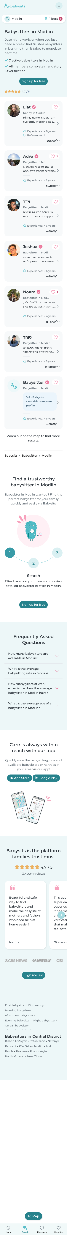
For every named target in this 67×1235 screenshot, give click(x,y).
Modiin (38, 1046)
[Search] (7, 19)
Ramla (9, 1051)
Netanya (53, 1041)
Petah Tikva (37, 1041)
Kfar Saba (25, 1046)
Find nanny (36, 1005)
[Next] (61, 915)
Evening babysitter (18, 1020)
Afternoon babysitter (19, 1015)
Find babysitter (15, 1005)
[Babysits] (14, 5)
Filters (54, 18)
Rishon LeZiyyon (16, 1041)
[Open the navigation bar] (59, 5)
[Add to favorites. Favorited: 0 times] (56, 107)
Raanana (22, 1051)
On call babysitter (17, 1025)
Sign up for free (33, 81)
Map (35, 1216)
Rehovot (10, 1046)
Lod (48, 1046)
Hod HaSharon (15, 1056)
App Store (21, 778)
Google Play (48, 778)
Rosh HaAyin (38, 1051)
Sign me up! (34, 975)
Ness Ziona (34, 1056)
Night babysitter (44, 1020)
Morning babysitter (18, 1010)
